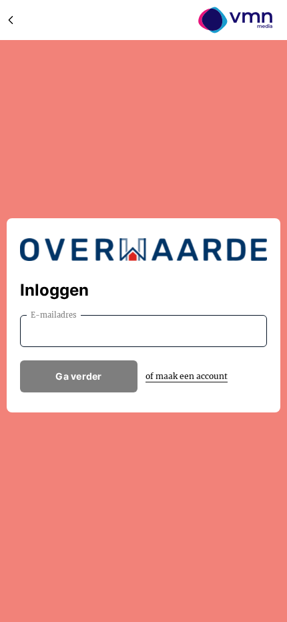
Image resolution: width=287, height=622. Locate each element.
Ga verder (78, 376)
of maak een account (187, 376)
